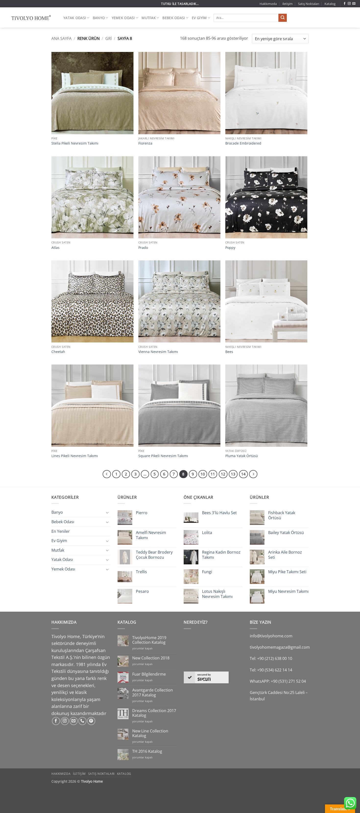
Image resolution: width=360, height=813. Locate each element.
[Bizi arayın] (82, 721)
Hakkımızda (268, 3)
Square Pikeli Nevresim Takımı (163, 456)
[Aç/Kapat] (107, 512)
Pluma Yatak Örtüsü (241, 456)
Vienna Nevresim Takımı (158, 352)
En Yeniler (60, 531)
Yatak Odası (74, 17)
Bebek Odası (173, 17)
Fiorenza (145, 143)
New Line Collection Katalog (150, 733)
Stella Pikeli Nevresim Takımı (74, 143)
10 (203, 474)
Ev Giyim (199, 17)
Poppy (230, 247)
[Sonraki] (253, 474)
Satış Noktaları (308, 3)
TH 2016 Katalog (147, 751)
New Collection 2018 (150, 658)
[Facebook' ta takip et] (344, 3)
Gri (108, 38)
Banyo (99, 17)
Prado (143, 247)
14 (243, 474)
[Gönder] (282, 18)
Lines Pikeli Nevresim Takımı (74, 456)
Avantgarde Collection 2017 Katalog (152, 692)
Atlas (55, 247)
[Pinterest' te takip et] (91, 721)
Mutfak (149, 17)
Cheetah (58, 352)
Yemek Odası (123, 17)
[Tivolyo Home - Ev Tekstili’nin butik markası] (30, 17)
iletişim (287, 3)
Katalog (330, 3)
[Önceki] (107, 474)
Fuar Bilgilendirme (149, 674)
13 (233, 474)
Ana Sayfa (61, 38)
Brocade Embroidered (243, 143)
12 (223, 474)
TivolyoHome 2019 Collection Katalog (149, 640)
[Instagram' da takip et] (349, 3)
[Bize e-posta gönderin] (353, 3)
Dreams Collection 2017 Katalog (154, 713)
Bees (229, 352)
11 (213, 474)
